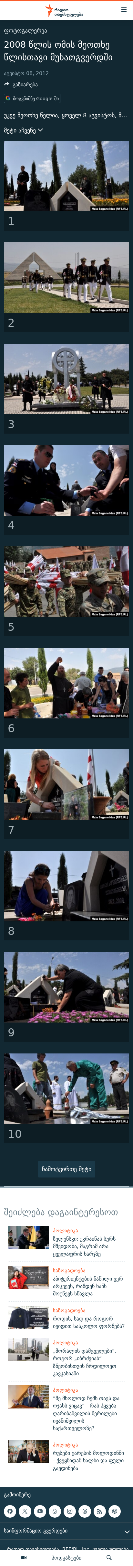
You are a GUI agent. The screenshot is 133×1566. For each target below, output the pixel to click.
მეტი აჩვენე (21, 130)
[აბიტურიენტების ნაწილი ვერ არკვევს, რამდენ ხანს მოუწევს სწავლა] (28, 1277)
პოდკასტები (66, 1557)
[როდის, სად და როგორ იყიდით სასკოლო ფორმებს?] (28, 1317)
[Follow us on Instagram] (70, 1511)
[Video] (24, 1558)
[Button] (21, 86)
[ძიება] (109, 1558)
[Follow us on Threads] (84, 1511)
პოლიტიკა (65, 1230)
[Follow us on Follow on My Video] (55, 1511)
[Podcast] (114, 1511)
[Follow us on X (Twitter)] (25, 1511)
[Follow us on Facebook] (10, 1511)
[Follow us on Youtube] (40, 1511)
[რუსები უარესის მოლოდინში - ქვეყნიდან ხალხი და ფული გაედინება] (28, 1451)
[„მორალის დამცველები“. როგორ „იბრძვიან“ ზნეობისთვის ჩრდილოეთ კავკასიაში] (28, 1349)
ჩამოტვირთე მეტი (66, 1169)
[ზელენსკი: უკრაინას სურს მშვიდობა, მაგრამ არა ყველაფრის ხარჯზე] (28, 1237)
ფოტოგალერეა (25, 30)
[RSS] (100, 1511)
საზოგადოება (69, 1270)
